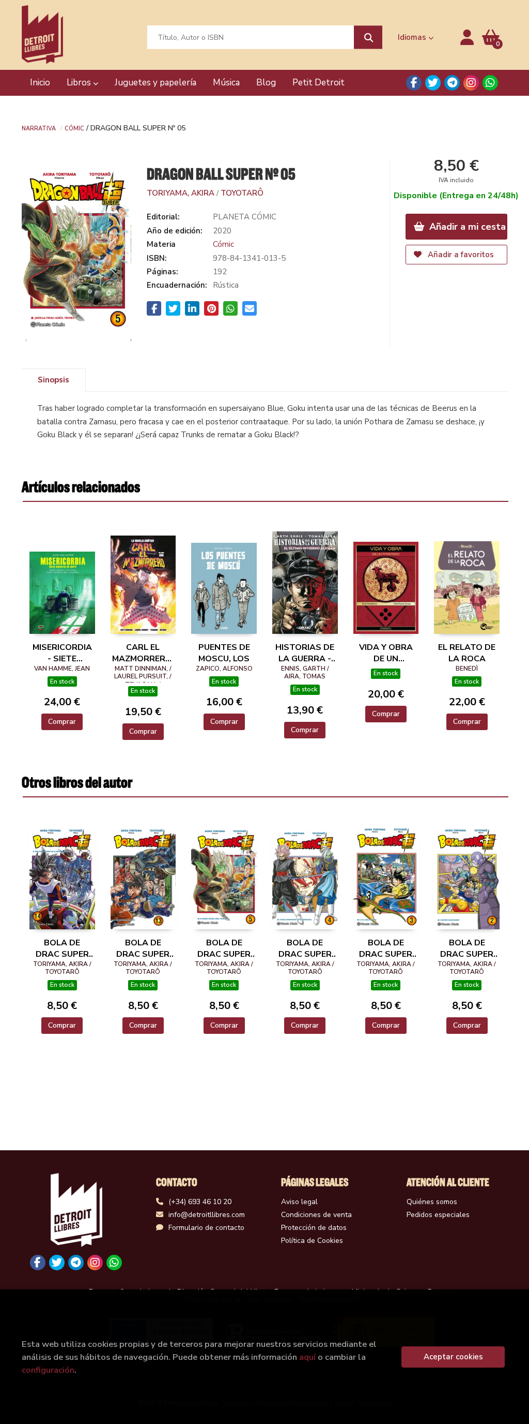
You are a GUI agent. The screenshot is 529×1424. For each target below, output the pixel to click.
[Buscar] (368, 37)
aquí (307, 1357)
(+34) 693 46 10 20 (199, 1202)
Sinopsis (53, 380)
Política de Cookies (312, 1240)
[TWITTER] (433, 83)
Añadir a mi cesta (466, 226)
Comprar (62, 721)
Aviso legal (299, 1202)
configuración (48, 1370)
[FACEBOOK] (414, 83)
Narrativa (39, 128)
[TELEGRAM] (452, 83)
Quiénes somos (432, 1202)
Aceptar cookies (453, 1357)
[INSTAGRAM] (471, 83)
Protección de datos (314, 1228)
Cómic (74, 128)
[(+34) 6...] (490, 83)
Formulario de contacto (206, 1228)
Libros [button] (80, 82)
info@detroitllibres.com (206, 1215)
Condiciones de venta (316, 1215)
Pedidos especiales (438, 1215)
